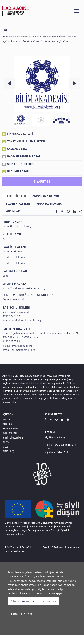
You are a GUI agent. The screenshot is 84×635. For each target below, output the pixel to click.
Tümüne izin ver (21, 613)
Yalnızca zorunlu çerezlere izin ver (33, 601)
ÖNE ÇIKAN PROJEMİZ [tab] (45, 196)
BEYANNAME (10, 428)
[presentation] (9, 83)
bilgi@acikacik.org (54, 437)
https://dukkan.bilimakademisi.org (23, 288)
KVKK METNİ (9, 433)
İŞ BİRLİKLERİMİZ (12, 437)
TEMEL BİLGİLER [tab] (15, 196)
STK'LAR (7, 424)
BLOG (5, 442)
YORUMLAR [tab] (13, 211)
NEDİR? (6, 419)
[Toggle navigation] (76, 11)
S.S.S (5, 446)
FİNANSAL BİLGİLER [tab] (49, 204)
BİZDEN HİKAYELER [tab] (18, 204)
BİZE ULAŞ (8, 451)
